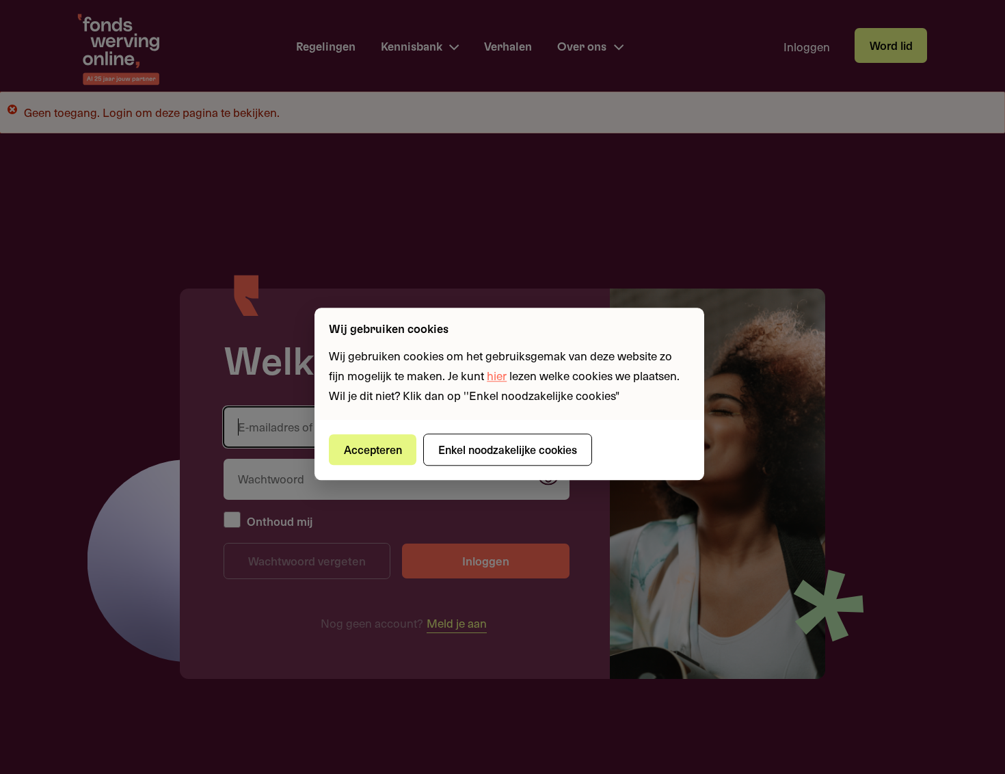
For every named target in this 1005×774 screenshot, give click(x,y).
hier (497, 375)
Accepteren (373, 449)
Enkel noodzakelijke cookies (507, 449)
